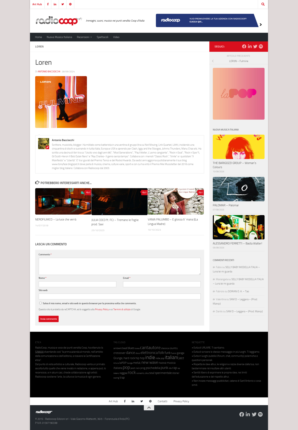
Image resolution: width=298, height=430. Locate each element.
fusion (173, 353)
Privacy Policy (102, 309)
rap (174, 368)
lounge (130, 363)
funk (168, 353)
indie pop (160, 358)
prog (142, 368)
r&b (170, 368)
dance (130, 352)
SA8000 (39, 351)
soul (151, 373)
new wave (149, 362)
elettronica (149, 352)
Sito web (43, 290)
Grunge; (118, 358)
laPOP (122, 362)
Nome (42, 278)
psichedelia (153, 368)
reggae (123, 373)
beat (124, 348)
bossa (137, 348)
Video (116, 37)
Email (126, 278)
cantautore (150, 347)
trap (122, 377)
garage (180, 353)
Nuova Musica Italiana (59, 37)
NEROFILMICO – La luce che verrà (55, 219)
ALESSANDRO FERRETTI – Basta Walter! (237, 243)
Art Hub (37, 4)
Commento (45, 254)
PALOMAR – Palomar (226, 205)
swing (116, 377)
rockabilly (140, 373)
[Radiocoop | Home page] (58, 21)
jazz (181, 358)
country (174, 348)
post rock (135, 368)
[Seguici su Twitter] (255, 46)
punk (164, 368)
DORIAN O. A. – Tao (238, 291)
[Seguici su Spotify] (261, 46)
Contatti (162, 401)
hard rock (129, 358)
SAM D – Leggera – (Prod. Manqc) (244, 311)
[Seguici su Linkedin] (250, 46)
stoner (175, 373)
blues (131, 348)
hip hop (140, 358)
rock (132, 372)
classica (165, 348)
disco (138, 353)
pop (126, 367)
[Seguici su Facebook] (244, 46)
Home (38, 37)
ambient (117, 348)
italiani (171, 357)
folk (161, 353)
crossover (119, 353)
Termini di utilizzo (122, 309)
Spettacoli (102, 37)
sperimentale (163, 373)
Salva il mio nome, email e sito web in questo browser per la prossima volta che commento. (89, 303)
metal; (137, 362)
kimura (116, 363)
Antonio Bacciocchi (49, 71)
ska (147, 373)
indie (150, 357)
